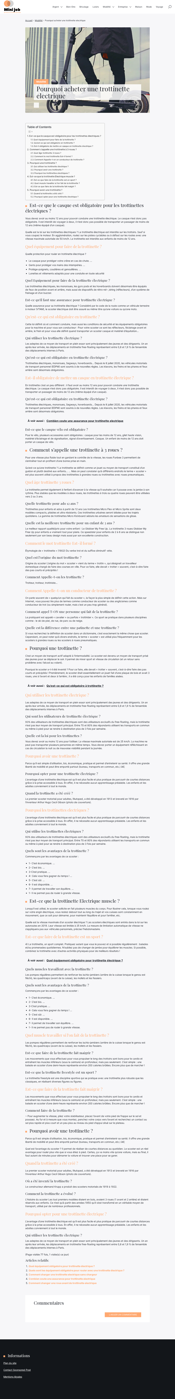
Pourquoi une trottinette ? (43, 163)
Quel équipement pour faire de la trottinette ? (54, 139)
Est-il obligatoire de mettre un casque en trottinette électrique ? (63, 146)
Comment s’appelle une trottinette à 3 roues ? (53, 149)
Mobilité (107, 6)
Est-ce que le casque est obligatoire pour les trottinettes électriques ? (65, 136)
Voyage (159, 6)
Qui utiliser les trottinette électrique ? (51, 166)
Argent (55, 6)
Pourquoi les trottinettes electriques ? (51, 173)
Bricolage (84, 6)
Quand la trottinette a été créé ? (48, 193)
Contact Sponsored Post (17, 1369)
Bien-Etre (70, 6)
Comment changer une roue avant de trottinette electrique (63, 1283)
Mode (149, 6)
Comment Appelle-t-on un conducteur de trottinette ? (59, 159)
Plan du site (9, 1363)
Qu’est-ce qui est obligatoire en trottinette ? (54, 143)
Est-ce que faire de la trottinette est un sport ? (55, 180)
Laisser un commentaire (123, 1314)
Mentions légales (12, 1376)
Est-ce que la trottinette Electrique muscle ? (52, 176)
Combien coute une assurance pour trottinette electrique (62, 1278)
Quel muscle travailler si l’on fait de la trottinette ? (57, 183)
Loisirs (96, 6)
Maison (138, 6)
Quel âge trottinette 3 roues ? (47, 153)
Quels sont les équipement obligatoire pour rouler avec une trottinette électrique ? (76, 1270)
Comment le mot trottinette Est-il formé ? (53, 156)
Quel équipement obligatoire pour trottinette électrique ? (62, 1266)
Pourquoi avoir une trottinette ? (48, 170)
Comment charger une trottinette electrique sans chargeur (63, 1274)
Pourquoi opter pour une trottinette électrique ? (56, 197)
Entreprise (123, 6)
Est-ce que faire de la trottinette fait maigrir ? (55, 186)
